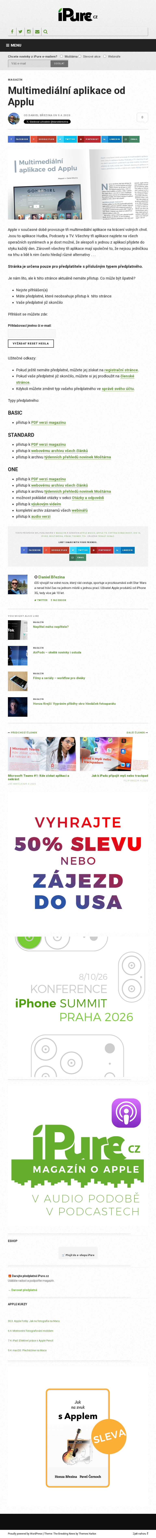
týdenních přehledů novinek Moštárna (77, 457)
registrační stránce (121, 370)
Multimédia (56, 536)
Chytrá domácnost (120, 533)
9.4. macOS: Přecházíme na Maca (27, 1350)
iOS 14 (136, 533)
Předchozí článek (24, 732)
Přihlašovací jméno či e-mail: (29, 326)
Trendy (76, 536)
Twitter (42, 600)
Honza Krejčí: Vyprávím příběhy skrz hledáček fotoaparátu (74, 704)
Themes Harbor (87, 1533)
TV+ (84, 536)
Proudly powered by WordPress (25, 1533)
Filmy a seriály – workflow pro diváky (59, 678)
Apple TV (101, 533)
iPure (44, 536)
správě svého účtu (118, 389)
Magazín (15, 79)
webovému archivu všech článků (59, 451)
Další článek (136, 732)
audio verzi (41, 516)
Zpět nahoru (139, 1533)
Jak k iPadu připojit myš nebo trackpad (119, 776)
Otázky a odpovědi (88, 498)
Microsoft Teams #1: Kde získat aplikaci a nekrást (38, 777)
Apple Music (87, 533)
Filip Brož (130, 780)
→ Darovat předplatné (22, 1290)
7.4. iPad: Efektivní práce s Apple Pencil (30, 1340)
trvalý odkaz (106, 536)
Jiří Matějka (16, 784)
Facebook (59, 600)
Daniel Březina (40, 115)
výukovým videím (46, 504)
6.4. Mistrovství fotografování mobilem (30, 1330)
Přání (67, 536)
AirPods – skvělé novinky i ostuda (57, 652)
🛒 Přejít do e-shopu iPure (78, 1255)
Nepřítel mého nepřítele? (51, 627)
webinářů (80, 510)
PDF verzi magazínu (48, 422)
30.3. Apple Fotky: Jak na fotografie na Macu (34, 1321)
